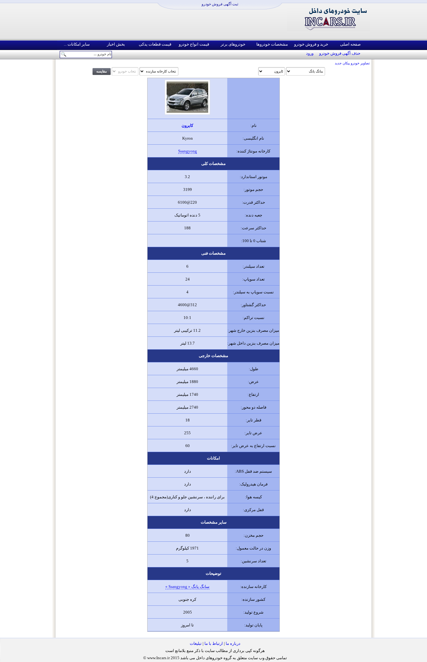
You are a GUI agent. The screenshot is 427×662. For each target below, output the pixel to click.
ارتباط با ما (213, 643)
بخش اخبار (116, 44)
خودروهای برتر (233, 44)
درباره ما (233, 643)
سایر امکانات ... (77, 44)
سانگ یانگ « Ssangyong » (187, 586)
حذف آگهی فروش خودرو (339, 53)
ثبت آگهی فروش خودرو (220, 4)
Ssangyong (187, 151)
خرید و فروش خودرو (311, 44)
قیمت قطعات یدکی (155, 44)
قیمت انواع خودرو (194, 44)
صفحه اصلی (350, 44)
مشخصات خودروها (272, 44)
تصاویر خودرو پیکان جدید (352, 63)
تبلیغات (196, 643)
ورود (310, 53)
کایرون (187, 125)
